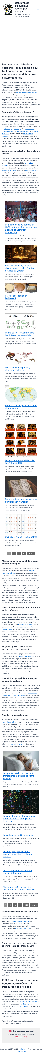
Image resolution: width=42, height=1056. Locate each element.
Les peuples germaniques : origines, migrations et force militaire (17, 854)
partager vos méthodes (21, 921)
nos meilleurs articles (9, 722)
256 (26, 905)
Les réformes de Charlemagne (18, 835)
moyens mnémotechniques (29, 1001)
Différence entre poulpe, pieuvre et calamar (17, 368)
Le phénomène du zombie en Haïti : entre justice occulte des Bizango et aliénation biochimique (21, 228)
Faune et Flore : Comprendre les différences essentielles (19, 334)
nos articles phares (20, 1006)
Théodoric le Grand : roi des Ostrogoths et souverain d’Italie (19, 888)
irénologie (17, 129)
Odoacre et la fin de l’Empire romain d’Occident (17, 871)
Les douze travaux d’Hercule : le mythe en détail (20, 461)
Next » (30, 553)
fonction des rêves (31, 170)
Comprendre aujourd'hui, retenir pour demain (22, 7)
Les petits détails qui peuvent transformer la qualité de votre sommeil (18, 776)
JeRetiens (23, 1049)
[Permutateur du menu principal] (38, 9)
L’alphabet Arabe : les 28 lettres (21, 537)
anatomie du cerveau (25, 624)
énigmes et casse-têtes (25, 656)
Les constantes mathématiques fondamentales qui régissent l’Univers (19, 818)
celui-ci (21, 744)
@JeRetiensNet (21, 1037)
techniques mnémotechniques (26, 92)
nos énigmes (24, 1004)
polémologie (8, 129)
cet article (13, 744)
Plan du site (22, 1052)
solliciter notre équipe (22, 928)
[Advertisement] (21, 41)
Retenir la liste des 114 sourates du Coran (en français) (21, 500)
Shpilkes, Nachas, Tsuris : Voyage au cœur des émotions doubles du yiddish (20, 268)
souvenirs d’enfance (9, 170)
